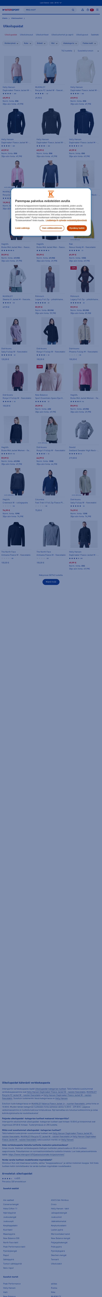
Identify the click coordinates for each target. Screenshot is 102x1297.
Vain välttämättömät (52, 228)
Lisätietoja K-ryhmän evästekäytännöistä (66, 220)
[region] (51, 212)
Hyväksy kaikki (76, 228)
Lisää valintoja (22, 228)
